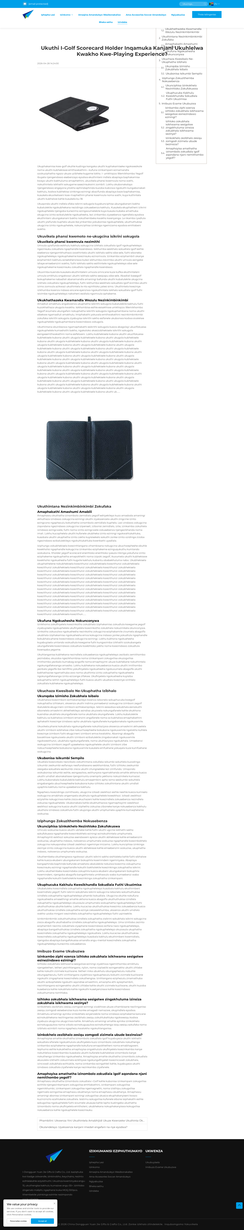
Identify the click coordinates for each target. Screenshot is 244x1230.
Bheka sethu (106, 22)
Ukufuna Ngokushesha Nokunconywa (180, 53)
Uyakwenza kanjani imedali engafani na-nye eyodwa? (92, 1127)
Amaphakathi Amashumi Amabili (181, 45)
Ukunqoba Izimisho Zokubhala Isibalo (177, 68)
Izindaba (122, 22)
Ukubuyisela (152, 1162)
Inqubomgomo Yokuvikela (181, 1224)
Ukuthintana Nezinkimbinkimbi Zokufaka (182, 38)
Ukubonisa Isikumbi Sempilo (184, 73)
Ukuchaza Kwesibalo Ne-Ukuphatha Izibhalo (177, 60)
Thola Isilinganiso (207, 14)
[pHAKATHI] (239, 1205)
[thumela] (205, 4)
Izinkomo (65, 14)
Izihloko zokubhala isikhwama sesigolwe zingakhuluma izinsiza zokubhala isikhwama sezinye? (180, 127)
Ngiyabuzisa (178, 14)
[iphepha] (28, 14)
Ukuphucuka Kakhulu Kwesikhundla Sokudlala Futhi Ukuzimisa (181, 96)
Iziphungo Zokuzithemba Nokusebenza (178, 80)
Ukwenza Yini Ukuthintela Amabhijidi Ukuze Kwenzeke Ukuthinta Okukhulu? (104, 1120)
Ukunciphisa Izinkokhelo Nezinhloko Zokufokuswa (181, 87)
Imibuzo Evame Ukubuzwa (179, 103)
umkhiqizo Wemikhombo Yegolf (123, 173)
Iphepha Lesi (48, 14)
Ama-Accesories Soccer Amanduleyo (146, 14)
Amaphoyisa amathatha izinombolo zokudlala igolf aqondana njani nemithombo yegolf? (184, 153)
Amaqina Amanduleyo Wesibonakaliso (99, 14)
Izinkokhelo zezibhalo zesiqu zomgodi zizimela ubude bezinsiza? (184, 141)
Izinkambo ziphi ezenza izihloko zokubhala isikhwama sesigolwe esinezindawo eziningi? (184, 112)
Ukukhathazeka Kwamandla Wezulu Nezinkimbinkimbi (183, 30)
